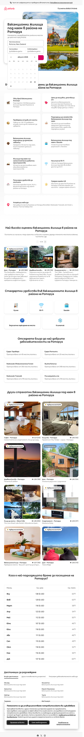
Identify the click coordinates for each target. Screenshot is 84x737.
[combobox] (25, 44)
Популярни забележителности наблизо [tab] (63, 676)
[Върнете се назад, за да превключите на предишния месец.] (11, 57)
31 (11, 86)
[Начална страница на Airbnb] (9, 8)
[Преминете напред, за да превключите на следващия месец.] (34, 57)
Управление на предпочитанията (63, 723)
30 (35, 82)
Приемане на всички (17, 722)
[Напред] (45, 241)
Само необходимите (39, 722)
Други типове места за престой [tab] (34, 676)
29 (31, 82)
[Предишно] (37, 241)
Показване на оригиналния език (61, 3)
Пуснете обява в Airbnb (67, 8)
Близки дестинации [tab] (11, 676)
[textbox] (16, 51)
